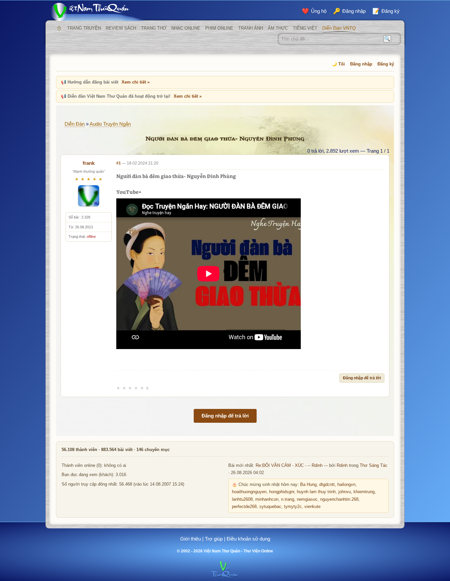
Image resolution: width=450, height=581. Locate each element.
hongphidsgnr (281, 492)
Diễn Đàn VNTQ (339, 28)
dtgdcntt (327, 484)
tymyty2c (293, 506)
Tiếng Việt (305, 28)
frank (89, 163)
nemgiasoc (307, 499)
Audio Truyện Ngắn (110, 124)
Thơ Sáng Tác (373, 465)
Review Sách (121, 28)
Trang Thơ (153, 28)
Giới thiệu (190, 539)
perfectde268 (244, 506)
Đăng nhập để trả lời (362, 378)
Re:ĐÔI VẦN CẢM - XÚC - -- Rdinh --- (292, 465)
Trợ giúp (214, 539)
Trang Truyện (84, 28)
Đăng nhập (361, 64)
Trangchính (59, 28)
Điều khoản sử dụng (248, 539)
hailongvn (346, 484)
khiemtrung (364, 492)
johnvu (344, 492)
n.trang (287, 499)
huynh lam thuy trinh (316, 492)
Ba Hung (308, 484)
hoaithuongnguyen (249, 492)
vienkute (312, 506)
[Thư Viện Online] (98, 11)
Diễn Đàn (75, 124)
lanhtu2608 (242, 499)
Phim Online (219, 28)
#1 (118, 163)
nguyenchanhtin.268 (339, 499)
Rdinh (342, 465)
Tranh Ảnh (250, 28)
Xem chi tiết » (136, 82)
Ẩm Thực (278, 28)
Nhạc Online (185, 28)
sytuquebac (270, 506)
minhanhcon (266, 499)
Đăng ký (386, 64)
